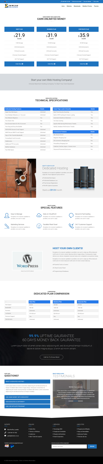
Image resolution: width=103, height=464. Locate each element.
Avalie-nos (32, 434)
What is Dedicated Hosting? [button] (15, 381)
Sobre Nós (32, 429)
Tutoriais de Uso (82, 436)
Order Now (19, 64)
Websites (69, 6)
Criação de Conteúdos (60, 431)
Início (63, 6)
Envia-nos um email (76, 1)
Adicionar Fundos (82, 434)
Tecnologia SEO (58, 429)
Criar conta (96, 1)
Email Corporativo (58, 436)
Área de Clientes (87, 1)
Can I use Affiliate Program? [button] (15, 406)
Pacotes (96, 6)
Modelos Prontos (87, 6)
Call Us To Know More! (51, 357)
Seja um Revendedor (83, 431)
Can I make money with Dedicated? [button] (17, 397)
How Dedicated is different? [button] (15, 401)
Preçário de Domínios (59, 434)
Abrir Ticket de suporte (36, 436)
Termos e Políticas (35, 431)
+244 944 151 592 (66, 1)
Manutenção (77, 6)
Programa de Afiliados (84, 429)
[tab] (27, 382)
